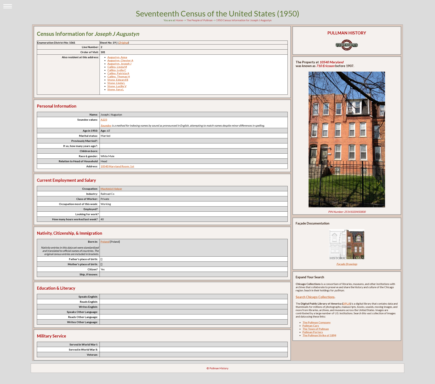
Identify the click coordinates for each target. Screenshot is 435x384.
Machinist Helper (111, 188)
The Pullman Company (316, 322)
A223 (104, 119)
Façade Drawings (346, 264)
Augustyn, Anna (117, 57)
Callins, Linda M (117, 66)
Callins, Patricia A (118, 73)
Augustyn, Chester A (120, 60)
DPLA (346, 303)
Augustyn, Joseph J (119, 63)
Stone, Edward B (117, 79)
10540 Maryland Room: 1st (117, 166)
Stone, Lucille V (116, 86)
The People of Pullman (199, 20)
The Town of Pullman (315, 328)
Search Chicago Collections (315, 297)
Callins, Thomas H (118, 76)
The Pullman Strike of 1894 (319, 335)
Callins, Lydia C (116, 70)
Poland (105, 241)
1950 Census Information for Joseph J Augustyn (244, 20)
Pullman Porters (312, 332)
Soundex (106, 125)
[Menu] (7, 6)
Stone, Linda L (116, 83)
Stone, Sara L (115, 89)
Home (179, 20)
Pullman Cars (310, 325)
